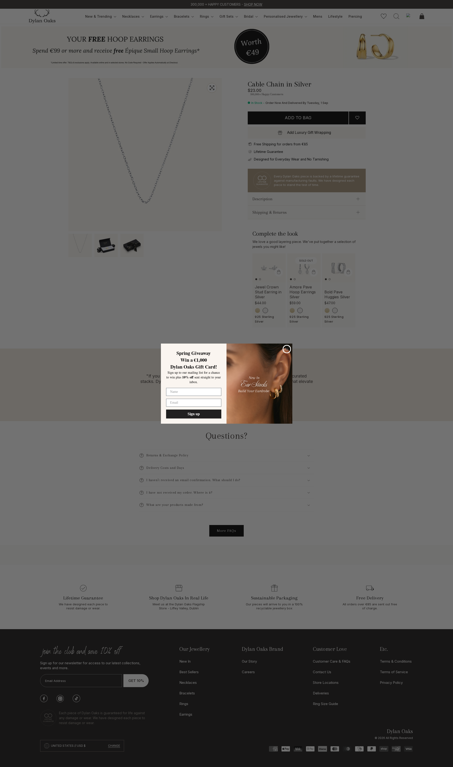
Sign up (194, 414)
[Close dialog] (286, 349)
